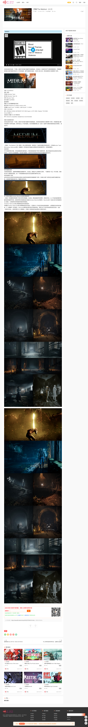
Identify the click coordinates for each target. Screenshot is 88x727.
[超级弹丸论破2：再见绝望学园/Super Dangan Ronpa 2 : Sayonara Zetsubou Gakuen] (69, 56)
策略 (72, 100)
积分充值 (43, 715)
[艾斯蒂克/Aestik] (33, 677)
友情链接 (32, 715)
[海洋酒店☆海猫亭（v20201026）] (69, 83)
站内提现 (43, 719)
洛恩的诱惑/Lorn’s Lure (10, 686)
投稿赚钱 (55, 713)
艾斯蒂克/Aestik (28, 686)
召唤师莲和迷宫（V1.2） (78, 43)
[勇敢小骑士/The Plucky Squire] (33, 654)
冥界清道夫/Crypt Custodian (51, 686)
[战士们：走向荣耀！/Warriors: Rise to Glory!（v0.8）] (69, 61)
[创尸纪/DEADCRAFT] (69, 67)
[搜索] (76, 2)
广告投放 (55, 719)
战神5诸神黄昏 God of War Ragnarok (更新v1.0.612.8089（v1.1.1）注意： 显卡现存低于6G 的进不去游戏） (52, 663)
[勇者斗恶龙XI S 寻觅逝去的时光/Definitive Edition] (69, 72)
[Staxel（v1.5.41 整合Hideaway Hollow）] (69, 89)
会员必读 (55, 715)
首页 (19, 2)
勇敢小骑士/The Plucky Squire (32, 663)
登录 (7, 700)
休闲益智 (76, 100)
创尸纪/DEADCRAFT (77, 65)
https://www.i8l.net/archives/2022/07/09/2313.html (23, 620)
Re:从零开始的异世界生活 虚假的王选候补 (52, 641)
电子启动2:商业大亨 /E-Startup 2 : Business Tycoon (78, 78)
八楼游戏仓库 (8, 2)
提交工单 (68, 717)
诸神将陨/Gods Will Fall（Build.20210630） (13, 641)
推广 (83, 11)
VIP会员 (22, 723)
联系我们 (32, 719)
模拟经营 (68, 100)
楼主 (36, 11)
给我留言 (68, 719)
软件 (28, 2)
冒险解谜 (68, 103)
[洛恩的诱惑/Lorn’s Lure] (13, 677)
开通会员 (43, 713)
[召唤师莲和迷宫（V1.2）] (69, 45)
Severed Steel (76, 49)
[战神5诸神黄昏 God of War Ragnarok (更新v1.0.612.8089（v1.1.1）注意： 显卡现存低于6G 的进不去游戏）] (53, 654)
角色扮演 (68, 98)
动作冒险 (49, 11)
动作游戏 (72, 98)
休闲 (82, 98)
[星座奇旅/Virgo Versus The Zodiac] (69, 40)
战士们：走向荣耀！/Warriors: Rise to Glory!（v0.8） (78, 61)
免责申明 (32, 717)
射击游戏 (81, 100)
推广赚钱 (43, 717)
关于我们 (32, 713)
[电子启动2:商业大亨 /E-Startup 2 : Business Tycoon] (69, 78)
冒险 (5, 631)
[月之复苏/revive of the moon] (13, 654)
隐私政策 (55, 717)
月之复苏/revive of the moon (11, 663)
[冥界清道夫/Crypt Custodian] (53, 677)
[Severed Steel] (69, 51)
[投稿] (73, 2)
